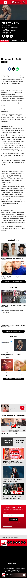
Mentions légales (20, 568)
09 (8, 25)
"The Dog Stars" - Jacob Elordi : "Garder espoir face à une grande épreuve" (13, 497)
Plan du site (6, 568)
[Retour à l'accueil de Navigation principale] (5, 2)
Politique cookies (15, 570)
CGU (8, 570)
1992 (10, 25)
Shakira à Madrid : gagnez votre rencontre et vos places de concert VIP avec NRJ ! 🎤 (13, 462)
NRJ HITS (12, 408)
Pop (10, 32)
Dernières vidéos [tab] (19, 441)
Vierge (6, 29)
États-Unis (13, 30)
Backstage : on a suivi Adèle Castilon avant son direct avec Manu (12, 480)
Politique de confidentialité (10, 571)
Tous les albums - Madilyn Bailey (13, 378)
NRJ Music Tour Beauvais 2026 (9, 433)
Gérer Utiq (20, 571)
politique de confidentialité (7, 526)
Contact (12, 568)
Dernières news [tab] (7, 441)
